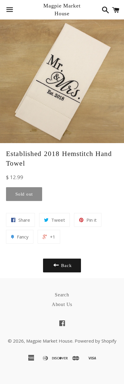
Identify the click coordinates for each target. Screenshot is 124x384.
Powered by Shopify (95, 341)
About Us (62, 304)
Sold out (24, 194)
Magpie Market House (62, 9)
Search (62, 294)
